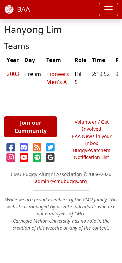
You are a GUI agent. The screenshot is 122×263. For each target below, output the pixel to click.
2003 (13, 74)
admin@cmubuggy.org (61, 181)
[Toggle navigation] (108, 9)
